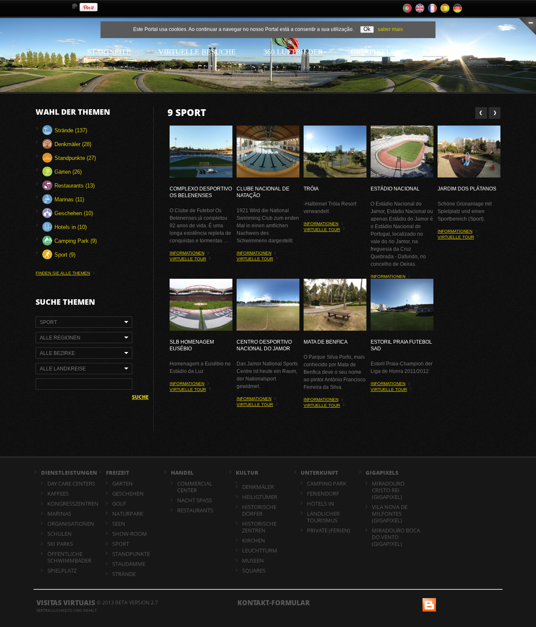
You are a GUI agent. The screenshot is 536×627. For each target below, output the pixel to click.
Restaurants (195, 510)
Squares (253, 570)
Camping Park (326, 483)
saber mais (390, 29)
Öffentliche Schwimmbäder (69, 557)
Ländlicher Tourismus (323, 517)
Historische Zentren (259, 527)
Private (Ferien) (328, 530)
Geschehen (128, 493)
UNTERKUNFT (319, 472)
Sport (120, 543)
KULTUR (247, 472)
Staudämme (128, 563)
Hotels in (320, 503)
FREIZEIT (117, 472)
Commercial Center (194, 486)
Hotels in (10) (70, 227)
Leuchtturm (259, 550)
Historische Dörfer (259, 510)
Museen (253, 560)
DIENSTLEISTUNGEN (69, 472)
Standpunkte (131, 553)
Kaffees (58, 493)
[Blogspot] (428, 602)
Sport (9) (64, 255)
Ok (367, 29)
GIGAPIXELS (382, 472)
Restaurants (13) (74, 185)
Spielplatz (62, 570)
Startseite (109, 52)
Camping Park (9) (75, 241)
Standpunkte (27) (74, 158)
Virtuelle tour (188, 259)
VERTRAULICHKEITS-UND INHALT (66, 610)
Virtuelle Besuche (197, 52)
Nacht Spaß (194, 500)
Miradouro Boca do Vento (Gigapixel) (396, 537)
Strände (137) (70, 130)
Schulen (59, 533)
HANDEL (182, 472)
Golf (119, 503)
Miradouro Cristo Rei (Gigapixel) (388, 490)
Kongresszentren (72, 503)
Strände (124, 573)
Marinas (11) (68, 199)
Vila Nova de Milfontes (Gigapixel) (389, 514)
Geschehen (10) (73, 213)
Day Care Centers (71, 483)
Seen (118, 523)
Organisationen (70, 523)
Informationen (187, 253)
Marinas (59, 513)
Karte (435, 52)
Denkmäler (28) (72, 144)
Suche (140, 397)
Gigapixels (372, 52)
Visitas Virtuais (65, 602)
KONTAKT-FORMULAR (273, 602)
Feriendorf (323, 493)
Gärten (122, 483)
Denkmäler (258, 486)
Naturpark (127, 513)
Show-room (129, 533)
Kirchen (253, 540)
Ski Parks (60, 543)
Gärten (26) (67, 172)
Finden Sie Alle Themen (63, 273)
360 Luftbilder (293, 52)
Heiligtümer (259, 496)
